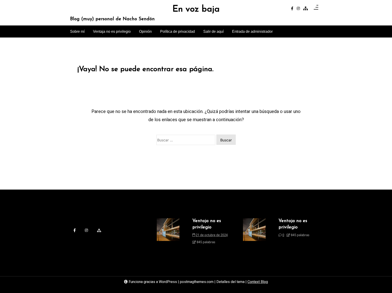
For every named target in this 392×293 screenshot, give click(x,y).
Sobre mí (77, 31)
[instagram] (298, 8)
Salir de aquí (213, 31)
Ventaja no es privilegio (112, 31)
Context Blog (257, 282)
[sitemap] (305, 8)
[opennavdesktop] (316, 9)
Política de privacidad (177, 31)
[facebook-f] (292, 8)
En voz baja (196, 9)
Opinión (145, 31)
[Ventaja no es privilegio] (168, 233)
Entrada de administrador (252, 31)
